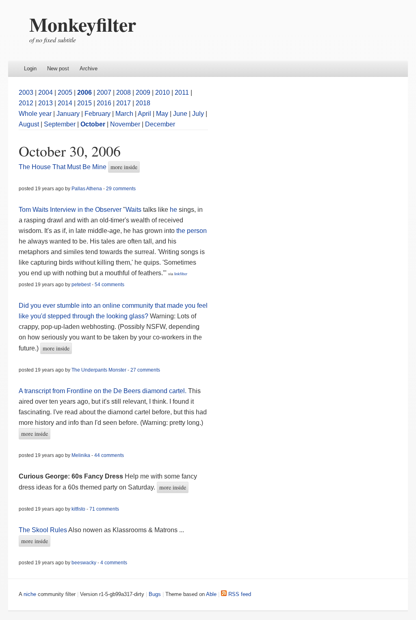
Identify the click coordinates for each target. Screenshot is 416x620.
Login (30, 68)
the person (191, 230)
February (97, 113)
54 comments (109, 284)
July (198, 113)
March (124, 113)
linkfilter (180, 274)
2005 (65, 92)
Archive (89, 68)
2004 (45, 92)
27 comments (145, 370)
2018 (143, 103)
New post (58, 68)
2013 (45, 103)
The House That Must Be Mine (62, 166)
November (125, 124)
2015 (84, 103)
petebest (81, 284)
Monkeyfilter (82, 24)
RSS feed (239, 594)
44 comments (109, 455)
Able (211, 594)
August (29, 124)
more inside (123, 167)
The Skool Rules (43, 529)
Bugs (155, 594)
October (92, 124)
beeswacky (84, 563)
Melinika (81, 455)
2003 (26, 92)
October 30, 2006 (70, 151)
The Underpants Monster (99, 370)
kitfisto (78, 509)
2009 (143, 92)
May (162, 113)
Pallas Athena (87, 188)
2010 (162, 92)
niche (30, 594)
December (160, 124)
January (68, 113)
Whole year (35, 113)
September (60, 124)
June (180, 113)
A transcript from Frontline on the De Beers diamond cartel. (102, 390)
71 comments (104, 509)
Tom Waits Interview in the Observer (70, 209)
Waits (133, 209)
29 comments (121, 188)
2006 (84, 92)
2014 (65, 103)
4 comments (113, 563)
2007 (104, 92)
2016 (104, 103)
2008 (123, 92)
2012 (26, 103)
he (173, 209)
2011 (182, 92)
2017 (123, 103)
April (144, 113)
